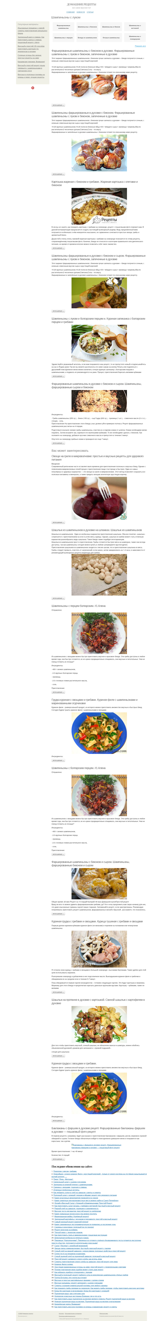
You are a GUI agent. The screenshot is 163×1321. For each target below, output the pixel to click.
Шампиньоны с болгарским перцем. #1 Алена (78, 768)
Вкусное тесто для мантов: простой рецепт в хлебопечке (77, 1211)
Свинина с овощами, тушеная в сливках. (70, 1187)
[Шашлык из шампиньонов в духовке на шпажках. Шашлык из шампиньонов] (99, 575)
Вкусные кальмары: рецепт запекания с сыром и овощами (78, 1283)
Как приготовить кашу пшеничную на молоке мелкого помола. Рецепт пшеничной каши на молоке (94, 1299)
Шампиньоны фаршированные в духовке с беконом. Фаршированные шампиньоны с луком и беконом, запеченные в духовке (93, 114)
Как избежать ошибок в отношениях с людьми (73, 1272)
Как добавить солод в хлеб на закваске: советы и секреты (77, 1192)
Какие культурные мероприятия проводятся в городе (76, 1198)
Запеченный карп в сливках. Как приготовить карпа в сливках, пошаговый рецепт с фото (31, 39)
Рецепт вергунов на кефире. (66, 1229)
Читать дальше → (58, 105)
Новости (81, 11)
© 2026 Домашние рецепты (25, 1313)
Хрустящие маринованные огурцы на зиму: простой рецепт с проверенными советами (90, 1267)
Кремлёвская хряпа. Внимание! (67, 1304)
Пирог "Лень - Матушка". (63, 1179)
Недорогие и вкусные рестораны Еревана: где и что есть (77, 1296)
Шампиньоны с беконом (87, 27)
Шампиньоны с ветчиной (135, 26)
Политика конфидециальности (67, 1316)
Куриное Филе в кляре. (63, 1264)
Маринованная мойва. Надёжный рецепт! (71, 1216)
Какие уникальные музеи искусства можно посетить (75, 1213)
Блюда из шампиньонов (87, 37)
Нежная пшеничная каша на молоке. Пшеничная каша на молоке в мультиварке (87, 1301)
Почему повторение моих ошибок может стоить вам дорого (78, 1269)
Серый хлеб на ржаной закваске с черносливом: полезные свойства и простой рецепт (90, 1251)
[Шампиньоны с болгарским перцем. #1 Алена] (99, 795)
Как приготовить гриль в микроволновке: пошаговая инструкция (80, 1235)
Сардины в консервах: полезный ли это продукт (74, 1227)
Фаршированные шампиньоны (63, 26)
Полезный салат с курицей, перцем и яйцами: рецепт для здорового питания (85, 1195)
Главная (70, 11)
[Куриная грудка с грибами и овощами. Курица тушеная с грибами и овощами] (99, 949)
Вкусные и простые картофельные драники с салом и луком (79, 1280)
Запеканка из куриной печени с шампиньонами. (73, 1184)
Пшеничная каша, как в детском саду (69, 1293)
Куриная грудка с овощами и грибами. (74, 1063)
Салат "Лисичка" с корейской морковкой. (71, 1245)
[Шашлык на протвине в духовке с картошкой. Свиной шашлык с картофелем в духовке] (99, 1024)
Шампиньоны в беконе (111, 27)
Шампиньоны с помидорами (135, 37)
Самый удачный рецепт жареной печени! (71, 1221)
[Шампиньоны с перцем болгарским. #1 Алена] (99, 633)
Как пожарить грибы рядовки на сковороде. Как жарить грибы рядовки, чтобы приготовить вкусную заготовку (99, 1288)
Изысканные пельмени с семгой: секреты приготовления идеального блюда (32, 30)
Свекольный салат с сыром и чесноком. (69, 1182)
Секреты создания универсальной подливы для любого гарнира (80, 1285)
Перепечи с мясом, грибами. (65, 1171)
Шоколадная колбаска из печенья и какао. (71, 1237)
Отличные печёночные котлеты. (66, 1190)
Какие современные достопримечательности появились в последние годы (85, 1224)
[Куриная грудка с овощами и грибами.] (99, 1093)
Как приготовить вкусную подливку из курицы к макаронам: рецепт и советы (85, 1306)
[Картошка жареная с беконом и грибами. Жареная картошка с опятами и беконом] (99, 206)
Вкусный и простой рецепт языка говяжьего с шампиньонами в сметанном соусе (31, 68)
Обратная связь (103, 1313)
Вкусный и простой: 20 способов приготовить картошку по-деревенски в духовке (31, 48)
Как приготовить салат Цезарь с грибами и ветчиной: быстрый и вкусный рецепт (87, 1206)
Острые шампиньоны (111, 37)
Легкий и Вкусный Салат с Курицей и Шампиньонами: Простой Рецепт (83, 1203)
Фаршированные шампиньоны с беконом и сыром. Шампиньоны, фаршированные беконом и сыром (91, 863)
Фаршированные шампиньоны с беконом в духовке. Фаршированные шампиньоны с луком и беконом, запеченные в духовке (93, 52)
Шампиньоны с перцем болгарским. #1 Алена (78, 606)
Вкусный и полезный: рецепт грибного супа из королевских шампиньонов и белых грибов (91, 1275)
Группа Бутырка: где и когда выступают (70, 1277)
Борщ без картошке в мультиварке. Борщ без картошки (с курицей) (81, 1291)
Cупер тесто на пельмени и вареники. (69, 1253)
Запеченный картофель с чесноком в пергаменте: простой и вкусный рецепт (85, 1219)
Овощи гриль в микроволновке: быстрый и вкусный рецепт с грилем (82, 1248)
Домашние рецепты (81, 4)
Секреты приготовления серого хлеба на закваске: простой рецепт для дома (86, 1261)
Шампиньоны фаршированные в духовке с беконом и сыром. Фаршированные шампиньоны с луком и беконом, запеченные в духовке (98, 257)
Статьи (90, 11)
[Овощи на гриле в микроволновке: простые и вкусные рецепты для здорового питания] (99, 498)
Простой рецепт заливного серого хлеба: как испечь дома (78, 1259)
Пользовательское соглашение (73, 1313)
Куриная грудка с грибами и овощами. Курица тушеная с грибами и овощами (97, 921)
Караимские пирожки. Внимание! (31, 62)
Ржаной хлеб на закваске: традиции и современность (76, 1208)
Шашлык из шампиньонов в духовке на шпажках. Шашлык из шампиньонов (97, 530)
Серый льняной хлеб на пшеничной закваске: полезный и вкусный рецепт (85, 1256)
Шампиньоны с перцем (63, 37)
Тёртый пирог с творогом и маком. (68, 1232)
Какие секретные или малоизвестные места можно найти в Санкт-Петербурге (86, 1200)
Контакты (61, 1313)
